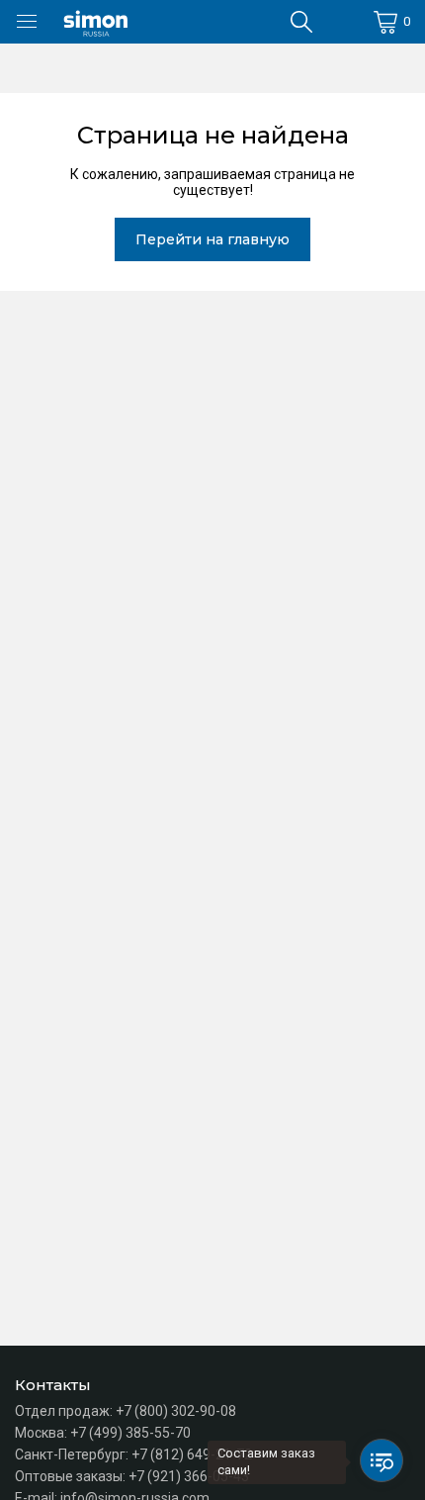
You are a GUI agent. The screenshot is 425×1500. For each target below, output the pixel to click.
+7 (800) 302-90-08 (176, 1411)
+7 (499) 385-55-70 (130, 1433)
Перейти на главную (212, 239)
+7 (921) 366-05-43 (188, 1476)
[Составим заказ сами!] (381, 1460)
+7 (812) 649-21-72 (191, 1454)
